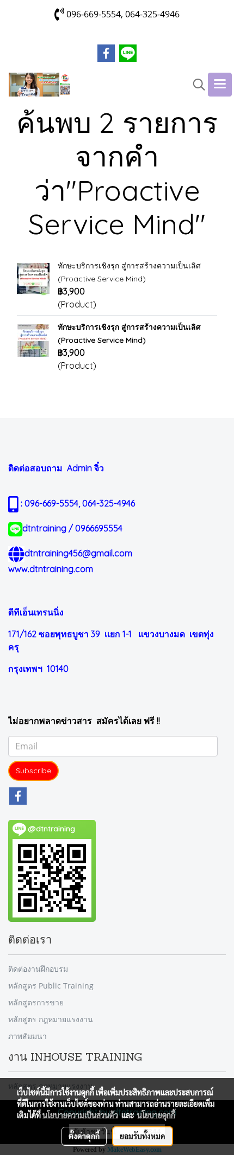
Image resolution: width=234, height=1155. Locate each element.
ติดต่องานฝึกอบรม (38, 969)
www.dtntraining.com (50, 568)
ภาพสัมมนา (27, 1036)
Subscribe (33, 770)
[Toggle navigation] (220, 85)
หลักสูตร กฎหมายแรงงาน (50, 1019)
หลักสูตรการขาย (36, 1002)
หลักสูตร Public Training (51, 985)
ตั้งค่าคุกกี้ (84, 1136)
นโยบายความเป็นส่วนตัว (80, 1115)
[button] (195, 85)
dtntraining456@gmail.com (78, 553)
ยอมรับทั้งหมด (142, 1136)
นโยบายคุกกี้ (156, 1115)
